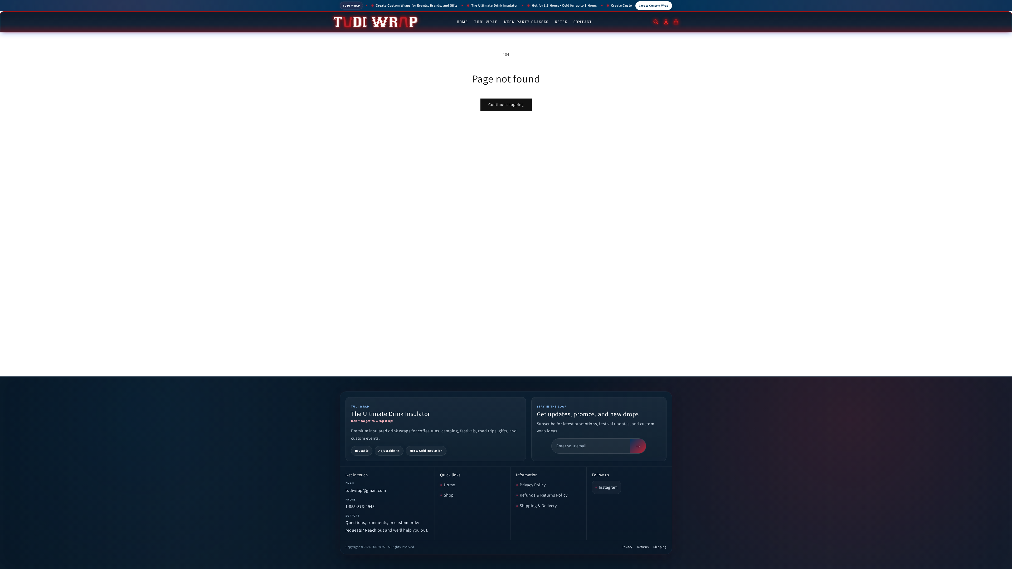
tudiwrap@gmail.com (366, 490)
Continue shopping (506, 104)
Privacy (627, 547)
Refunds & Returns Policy (543, 495)
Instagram (608, 487)
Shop (449, 495)
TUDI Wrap (486, 22)
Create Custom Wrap (654, 5)
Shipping (659, 547)
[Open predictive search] (656, 22)
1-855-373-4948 (360, 506)
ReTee (561, 22)
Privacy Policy (533, 485)
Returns (643, 547)
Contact (582, 22)
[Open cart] (676, 22)
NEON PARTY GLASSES (526, 22)
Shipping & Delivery (538, 505)
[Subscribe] (638, 446)
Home (462, 22)
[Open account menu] (666, 22)
